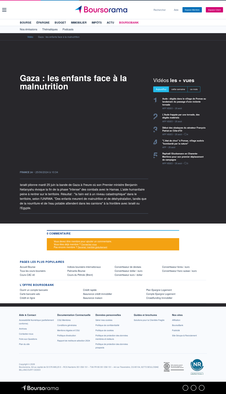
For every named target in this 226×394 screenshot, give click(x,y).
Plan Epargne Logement (159, 290)
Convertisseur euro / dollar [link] (128, 274)
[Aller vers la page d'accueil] (112, 9)
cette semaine (178, 89)
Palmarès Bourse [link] (76, 270)
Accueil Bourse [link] (27, 266)
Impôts (97, 22)
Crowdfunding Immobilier (159, 297)
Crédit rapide (90, 290)
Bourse (25, 22)
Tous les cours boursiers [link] (32, 270)
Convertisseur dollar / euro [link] (128, 270)
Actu (110, 22)
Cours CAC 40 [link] (27, 274)
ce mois (194, 89)
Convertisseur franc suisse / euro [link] (179, 270)
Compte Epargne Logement (160, 294)
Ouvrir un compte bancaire (34, 290)
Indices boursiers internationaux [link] (84, 266)
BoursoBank (129, 22)
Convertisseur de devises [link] (128, 266)
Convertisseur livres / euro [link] (176, 266)
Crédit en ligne (27, 297)
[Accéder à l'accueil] (21, 36)
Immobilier (79, 22)
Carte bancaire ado (30, 294)
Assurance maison (92, 297)
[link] (23, 328)
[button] (4, 9)
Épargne (43, 22)
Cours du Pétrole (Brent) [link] (80, 274)
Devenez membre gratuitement (92, 247)
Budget (60, 22)
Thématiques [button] (50, 29)
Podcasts (68, 29)
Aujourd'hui (161, 89)
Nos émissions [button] (28, 29)
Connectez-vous (89, 244)
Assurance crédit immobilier (97, 294)
